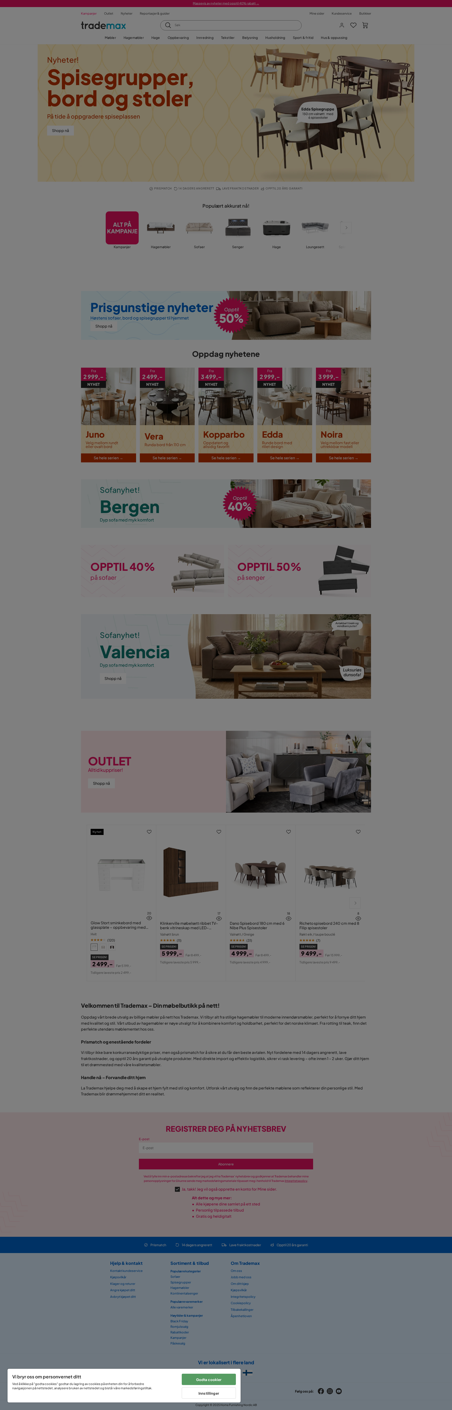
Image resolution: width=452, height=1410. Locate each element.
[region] (124, 1385)
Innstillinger (208, 1393)
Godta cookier (209, 1379)
